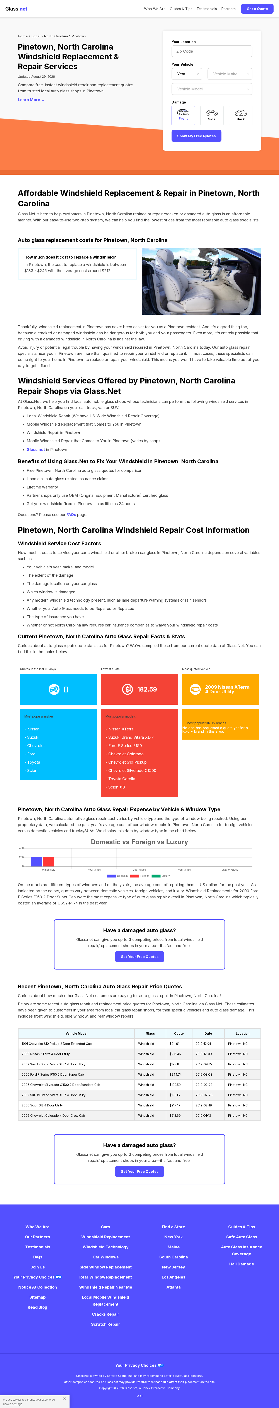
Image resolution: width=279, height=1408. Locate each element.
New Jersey (173, 1267)
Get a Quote (257, 9)
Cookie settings (12, 1404)
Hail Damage (241, 1264)
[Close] (63, 1399)
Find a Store (173, 1227)
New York (173, 1237)
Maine (174, 1247)
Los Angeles (173, 1277)
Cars (105, 1227)
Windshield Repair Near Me (105, 1287)
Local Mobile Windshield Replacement (105, 1300)
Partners (228, 9)
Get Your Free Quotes (139, 956)
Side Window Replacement (106, 1267)
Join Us (38, 1267)
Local (35, 36)
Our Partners (37, 1237)
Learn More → (31, 99)
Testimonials (207, 9)
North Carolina (56, 36)
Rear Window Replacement (105, 1277)
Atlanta (174, 1287)
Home (23, 36)
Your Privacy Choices (34, 1277)
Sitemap (37, 1297)
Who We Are (154, 9)
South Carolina (173, 1257)
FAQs (71, 514)
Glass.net (36, 449)
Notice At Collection (37, 1287)
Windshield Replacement (105, 1237)
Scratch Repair (105, 1324)
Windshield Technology (106, 1247)
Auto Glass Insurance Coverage (241, 1250)
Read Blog (37, 1307)
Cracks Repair (105, 1314)
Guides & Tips (181, 9)
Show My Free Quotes (196, 136)
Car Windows (106, 1257)
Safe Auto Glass (241, 1237)
